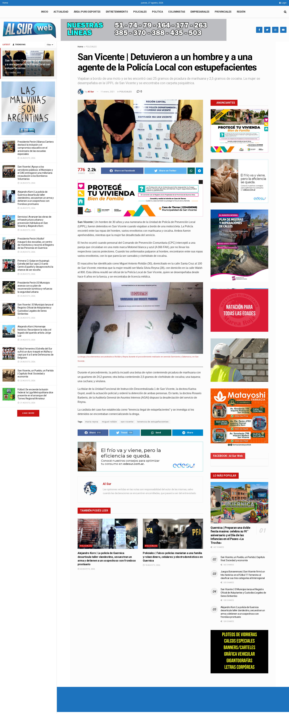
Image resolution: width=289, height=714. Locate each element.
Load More (28, 413)
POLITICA (157, 11)
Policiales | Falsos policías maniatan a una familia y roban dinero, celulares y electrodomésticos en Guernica (173, 556)
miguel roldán (109, 422)
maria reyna (91, 422)
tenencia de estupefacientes (153, 422)
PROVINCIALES (223, 11)
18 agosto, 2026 (152, 565)
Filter (49, 45)
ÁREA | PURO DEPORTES (87, 11)
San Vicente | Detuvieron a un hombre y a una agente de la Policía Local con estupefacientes (28, 64)
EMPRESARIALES (199, 11)
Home (5, 3)
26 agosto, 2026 (87, 569)
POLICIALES (140, 11)
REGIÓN (241, 11)
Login (283, 3)
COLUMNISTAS (176, 11)
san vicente (127, 422)
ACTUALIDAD (61, 11)
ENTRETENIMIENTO (117, 11)
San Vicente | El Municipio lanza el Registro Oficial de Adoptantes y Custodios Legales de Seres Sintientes (243, 592)
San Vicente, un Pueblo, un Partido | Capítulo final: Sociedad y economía (36, 373)
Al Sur (91, 91)
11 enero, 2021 (108, 91)
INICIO (44, 11)
